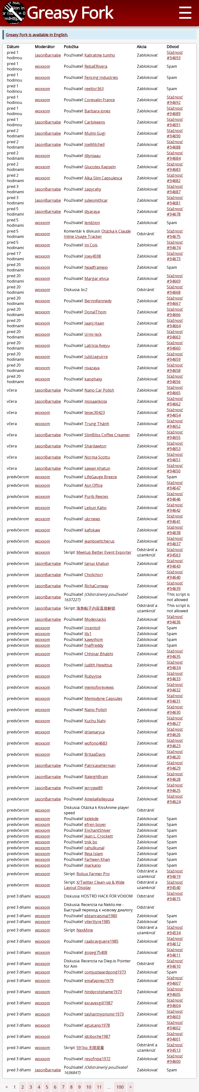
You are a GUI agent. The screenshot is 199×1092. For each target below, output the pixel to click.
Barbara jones (97, 111)
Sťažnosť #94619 (175, 873)
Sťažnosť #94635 (175, 653)
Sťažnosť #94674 (175, 245)
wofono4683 (95, 743)
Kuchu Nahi (95, 720)
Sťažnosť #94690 (175, 133)
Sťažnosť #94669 (175, 278)
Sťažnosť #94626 (175, 732)
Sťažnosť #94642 (175, 507)
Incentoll (92, 627)
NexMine (84, 930)
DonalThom (95, 312)
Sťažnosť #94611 (175, 952)
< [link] (6, 1087)
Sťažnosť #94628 (175, 776)
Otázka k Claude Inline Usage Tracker (97, 233)
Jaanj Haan (94, 323)
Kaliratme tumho (99, 55)
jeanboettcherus (99, 541)
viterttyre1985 (97, 921)
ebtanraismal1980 (100, 915)
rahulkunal (94, 847)
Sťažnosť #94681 (175, 200)
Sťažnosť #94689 (175, 111)
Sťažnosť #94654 (175, 412)
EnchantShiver (97, 830)
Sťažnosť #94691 (175, 122)
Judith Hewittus (98, 665)
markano (92, 865)
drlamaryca (94, 732)
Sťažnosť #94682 (175, 178)
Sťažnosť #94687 (175, 189)
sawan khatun (97, 468)
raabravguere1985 (101, 941)
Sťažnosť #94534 (175, 930)
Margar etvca (96, 278)
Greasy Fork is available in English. (37, 34)
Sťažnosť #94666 (175, 312)
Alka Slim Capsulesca (103, 178)
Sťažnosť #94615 (175, 896)
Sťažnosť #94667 (175, 300)
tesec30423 (94, 412)
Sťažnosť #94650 (175, 468)
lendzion (92, 222)
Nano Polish (95, 709)
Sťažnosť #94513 (175, 1047)
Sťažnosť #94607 (175, 980)
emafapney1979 (99, 980)
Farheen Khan (97, 859)
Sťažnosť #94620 (175, 754)
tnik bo (90, 842)
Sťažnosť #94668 (175, 289)
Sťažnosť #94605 (175, 991)
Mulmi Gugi (94, 133)
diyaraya (92, 211)
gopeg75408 (95, 952)
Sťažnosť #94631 (175, 698)
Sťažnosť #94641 (175, 518)
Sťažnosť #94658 (175, 367)
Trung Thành (96, 423)
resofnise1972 (97, 1058)
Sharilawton (95, 446)
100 (120, 1087)
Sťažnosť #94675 (175, 233)
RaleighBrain (96, 776)
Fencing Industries (101, 77)
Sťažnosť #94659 (175, 356)
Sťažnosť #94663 (175, 334)
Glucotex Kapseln (100, 166)
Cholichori (93, 574)
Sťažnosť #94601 (175, 1036)
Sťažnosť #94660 (175, 345)
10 (88, 1087)
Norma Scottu (97, 457)
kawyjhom (93, 639)
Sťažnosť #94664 (175, 323)
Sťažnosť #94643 (175, 563)
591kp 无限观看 (90, 1047)
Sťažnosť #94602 (175, 1025)
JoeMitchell (94, 144)
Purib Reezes (96, 496)
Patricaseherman (100, 765)
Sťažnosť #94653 (175, 446)
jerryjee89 (93, 787)
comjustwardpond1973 (105, 972)
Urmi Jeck (93, 334)
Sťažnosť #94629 (175, 765)
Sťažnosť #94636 (175, 619)
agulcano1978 (97, 1025)
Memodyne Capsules (103, 698)
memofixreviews (99, 687)
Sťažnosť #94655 (175, 434)
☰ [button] (185, 12)
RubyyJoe (92, 676)
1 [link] (14, 1087)
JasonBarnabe (48, 55)
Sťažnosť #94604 (175, 1003)
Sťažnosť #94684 (175, 155)
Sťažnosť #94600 (175, 1058)
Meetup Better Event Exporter (104, 552)
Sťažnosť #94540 (175, 885)
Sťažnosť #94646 (175, 496)
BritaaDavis (95, 754)
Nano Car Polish (99, 390)
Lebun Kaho (95, 507)
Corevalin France (99, 99)
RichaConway (96, 585)
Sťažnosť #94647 (175, 485)
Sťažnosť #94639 (175, 585)
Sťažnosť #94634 (175, 665)
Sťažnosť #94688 (175, 144)
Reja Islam (93, 853)
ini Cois (91, 245)
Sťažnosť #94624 (175, 799)
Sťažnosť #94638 (175, 530)
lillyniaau (92, 155)
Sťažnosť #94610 (175, 963)
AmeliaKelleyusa (99, 799)
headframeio (96, 267)
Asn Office (93, 485)
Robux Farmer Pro (93, 873)
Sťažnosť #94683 (175, 166)
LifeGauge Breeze (100, 476)
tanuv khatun (96, 563)
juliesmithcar (96, 200)
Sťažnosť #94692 (175, 99)
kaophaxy (93, 379)
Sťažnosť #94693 (175, 55)
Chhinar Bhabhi (98, 653)
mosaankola (95, 401)
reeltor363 (94, 88)
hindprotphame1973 (103, 991)
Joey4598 (92, 256)
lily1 (87, 633)
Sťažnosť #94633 (175, 676)
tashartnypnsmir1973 (104, 1014)
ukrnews (92, 518)
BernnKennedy (98, 300)
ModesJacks (95, 619)
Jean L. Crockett (98, 836)
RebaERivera (95, 66)
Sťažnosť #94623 (175, 743)
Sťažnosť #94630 (175, 709)
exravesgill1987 (98, 1003)
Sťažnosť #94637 (175, 541)
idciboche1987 (97, 1036)
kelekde (91, 818)
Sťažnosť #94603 (175, 1014)
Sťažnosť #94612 (175, 941)
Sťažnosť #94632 (175, 687)
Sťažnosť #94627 (175, 720)
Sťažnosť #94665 (175, 390)
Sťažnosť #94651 (175, 457)
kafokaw (92, 530)
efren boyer (95, 824)
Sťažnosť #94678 (175, 211)
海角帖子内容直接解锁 (95, 608)
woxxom (42, 66)
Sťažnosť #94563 (175, 552)
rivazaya (92, 367)
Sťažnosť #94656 (175, 379)
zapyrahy (92, 189)
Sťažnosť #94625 (175, 787)
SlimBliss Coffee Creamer (107, 434)
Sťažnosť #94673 (175, 256)
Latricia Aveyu (97, 345)
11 (99, 1087)
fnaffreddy (93, 645)
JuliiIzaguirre (96, 356)
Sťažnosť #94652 (175, 423)
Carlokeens (94, 122)
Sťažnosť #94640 (175, 574)
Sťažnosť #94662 (175, 401)
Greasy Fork (70, 12)
